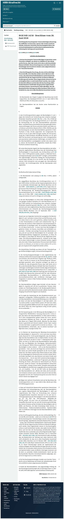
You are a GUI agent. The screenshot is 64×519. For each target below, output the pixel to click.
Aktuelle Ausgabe (8, 12)
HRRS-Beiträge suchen (16, 492)
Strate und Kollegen (39, 489)
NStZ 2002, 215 (33, 435)
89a (39, 119)
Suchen (6, 35)
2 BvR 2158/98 (38, 194)
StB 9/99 (50, 441)
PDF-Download (11, 46)
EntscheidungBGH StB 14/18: (8, 39)
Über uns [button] (5, 21)
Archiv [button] (5, 15)
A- (57, 3)
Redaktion (6, 508)
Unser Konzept (6, 488)
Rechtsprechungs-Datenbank (47, 495)
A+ (60, 3)
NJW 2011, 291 (28, 212)
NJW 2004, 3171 (41, 187)
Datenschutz (35, 513)
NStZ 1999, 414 (47, 194)
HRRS (45, 493)
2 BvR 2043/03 (30, 187)
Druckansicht (11, 43)
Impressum (28, 513)
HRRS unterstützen (6, 492)
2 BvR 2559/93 (46, 192)
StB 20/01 (25, 435)
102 (21, 53)
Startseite (8, 30)
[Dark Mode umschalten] (54, 3)
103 (28, 53)
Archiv (15, 497)
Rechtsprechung (7, 18)
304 (42, 176)
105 (35, 53)
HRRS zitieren (6, 497)
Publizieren (7, 500)
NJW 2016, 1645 (31, 271)
